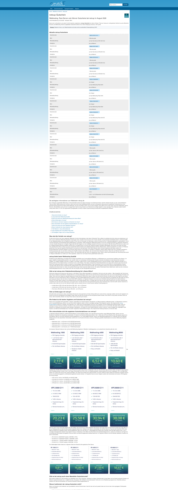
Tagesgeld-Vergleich (68, 8)
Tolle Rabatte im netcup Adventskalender (61, 229)
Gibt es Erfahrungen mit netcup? (59, 220)
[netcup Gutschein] (126, 15)
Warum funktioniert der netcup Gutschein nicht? (62, 227)
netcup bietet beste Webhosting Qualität (61, 216)
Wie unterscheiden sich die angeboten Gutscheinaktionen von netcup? (67, 223)
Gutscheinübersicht (58, 8)
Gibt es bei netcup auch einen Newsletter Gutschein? (64, 225)
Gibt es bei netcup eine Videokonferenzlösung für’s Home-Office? (66, 218)
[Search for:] (116, 4)
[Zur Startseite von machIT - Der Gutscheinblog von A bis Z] (57, 3)
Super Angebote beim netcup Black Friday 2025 (62, 230)
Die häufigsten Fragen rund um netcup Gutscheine (63, 232)
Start (51, 8)
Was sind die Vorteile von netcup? (59, 215)
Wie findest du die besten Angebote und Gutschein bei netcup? (66, 222)
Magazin (77, 8)
